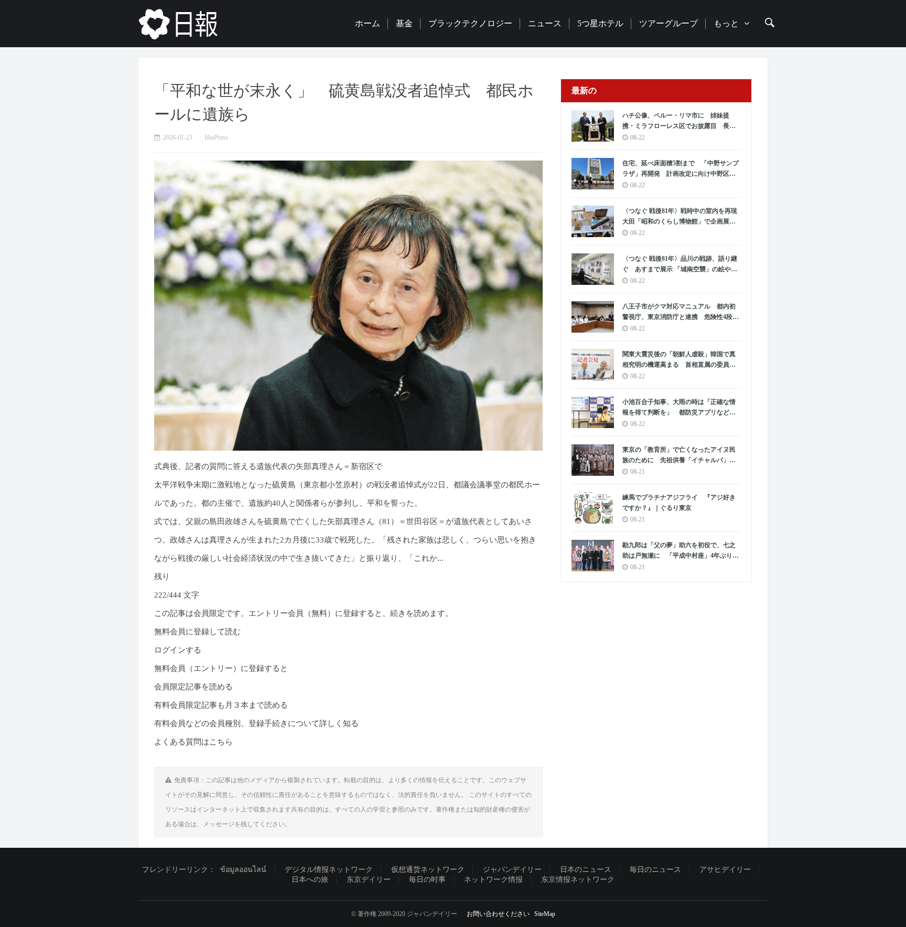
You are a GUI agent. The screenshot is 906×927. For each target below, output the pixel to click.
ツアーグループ (668, 23)
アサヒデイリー (725, 869)
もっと (726, 23)
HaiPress (216, 137)
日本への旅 (310, 879)
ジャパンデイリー (512, 869)
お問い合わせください (498, 914)
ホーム (367, 23)
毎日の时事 (427, 879)
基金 (404, 23)
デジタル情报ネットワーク (329, 869)
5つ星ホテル (600, 23)
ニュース (545, 23)
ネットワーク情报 (493, 879)
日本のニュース (585, 869)
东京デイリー (369, 879)
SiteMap (544, 914)
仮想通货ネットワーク (428, 869)
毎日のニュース (655, 869)
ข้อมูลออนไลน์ (243, 869)
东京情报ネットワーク (577, 879)
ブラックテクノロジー (470, 23)
